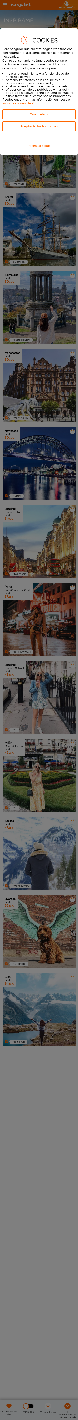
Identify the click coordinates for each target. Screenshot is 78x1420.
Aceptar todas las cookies (39, 126)
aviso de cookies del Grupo (21, 103)
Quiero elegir (39, 114)
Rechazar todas (39, 146)
